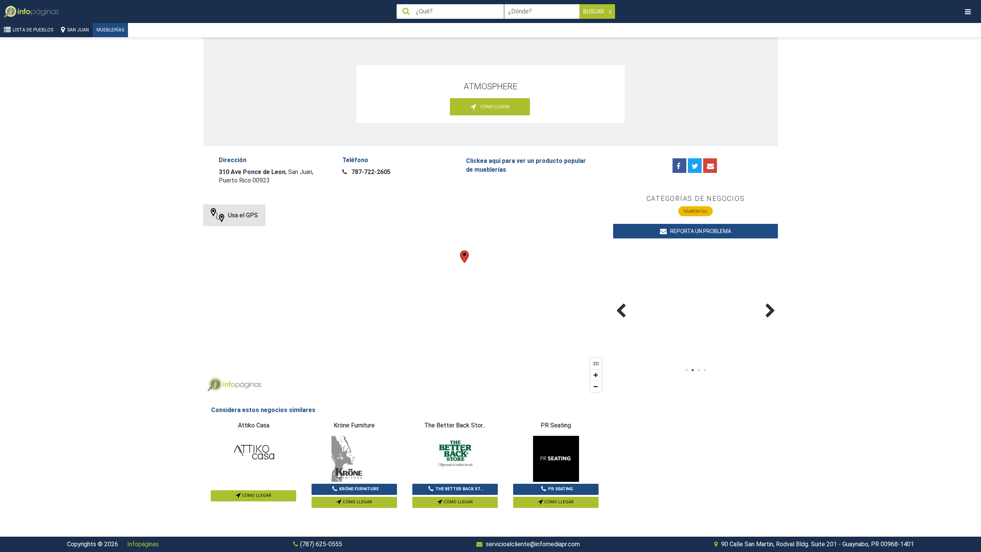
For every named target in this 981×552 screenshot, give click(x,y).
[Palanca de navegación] (967, 11)
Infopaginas (214, 384)
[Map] (404, 300)
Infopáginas (143, 544)
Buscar (594, 11)
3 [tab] (698, 370)
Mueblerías (110, 30)
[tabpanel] (654, 301)
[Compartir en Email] (710, 165)
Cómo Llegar (256, 495)
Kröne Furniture (359, 488)
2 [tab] (692, 370)
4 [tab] (705, 370)
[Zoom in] (596, 375)
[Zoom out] (596, 386)
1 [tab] (686, 370)
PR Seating (560, 488)
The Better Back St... (459, 488)
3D (596, 363)
